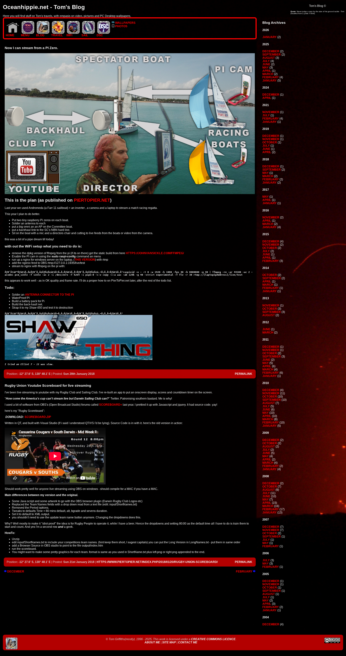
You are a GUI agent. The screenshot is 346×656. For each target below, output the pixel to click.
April (266, 70)
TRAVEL (57, 35)
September (271, 54)
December (15, 571)
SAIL (84, 35)
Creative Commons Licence (213, 639)
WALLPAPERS (125, 22)
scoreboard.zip (38, 416)
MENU (25, 35)
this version (84, 259)
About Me (153, 642)
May (265, 67)
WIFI (69, 35)
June (266, 64)
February (244, 571)
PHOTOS (120, 26)
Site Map (169, 642)
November (270, 112)
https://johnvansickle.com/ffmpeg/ (155, 253)
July (266, 61)
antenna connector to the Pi (49, 294)
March (267, 74)
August (268, 57)
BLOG (40, 35)
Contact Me (187, 642)
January (269, 37)
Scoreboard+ (110, 404)
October (269, 142)
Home (10, 35)
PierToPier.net (91, 200)
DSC (100, 35)
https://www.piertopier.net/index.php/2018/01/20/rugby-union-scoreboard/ (157, 561)
